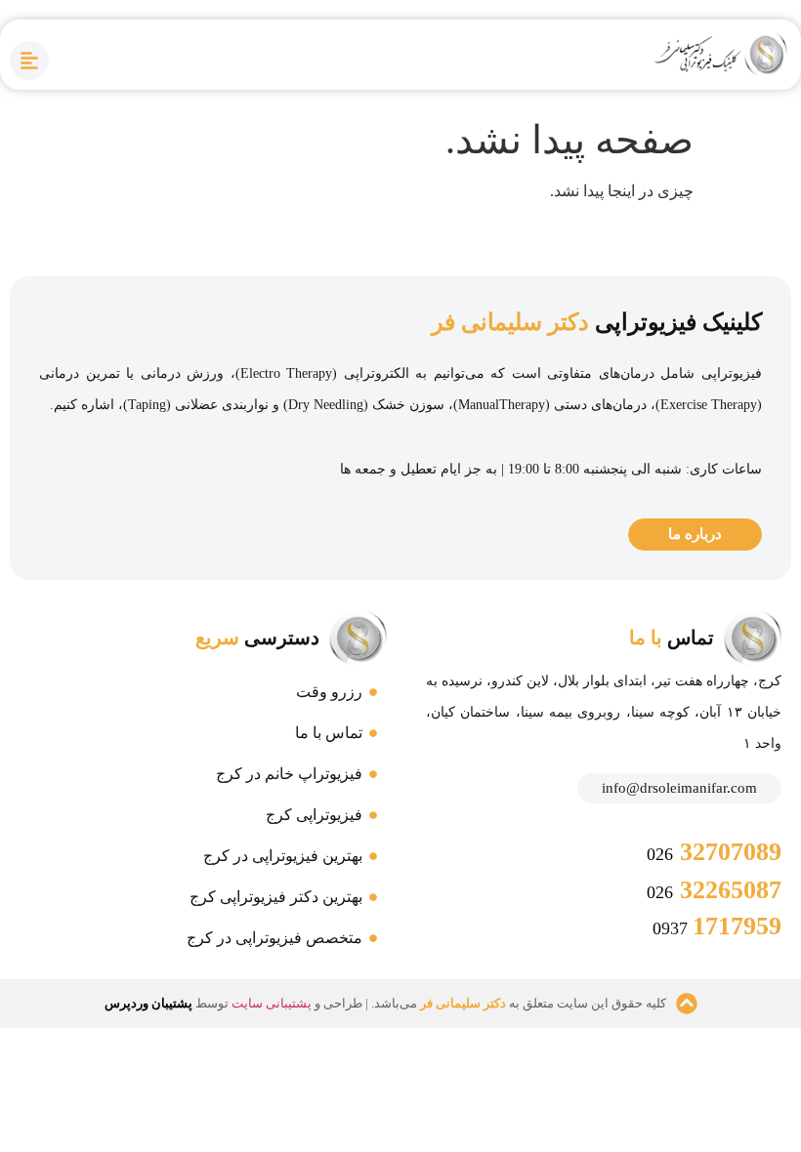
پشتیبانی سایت (272, 1003)
